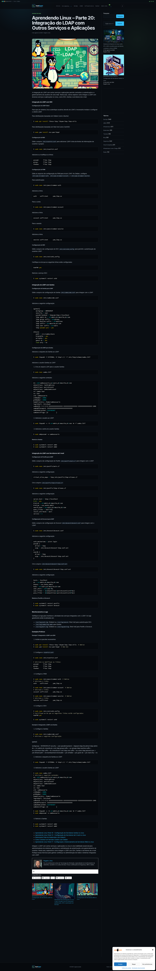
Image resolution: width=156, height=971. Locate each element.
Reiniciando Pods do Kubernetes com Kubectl (50, 837)
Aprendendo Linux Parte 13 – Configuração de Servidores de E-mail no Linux (60, 835)
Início (58, 6)
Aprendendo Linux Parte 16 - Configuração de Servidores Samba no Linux (113, 78)
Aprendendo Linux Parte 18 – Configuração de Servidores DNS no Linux (87, 897)
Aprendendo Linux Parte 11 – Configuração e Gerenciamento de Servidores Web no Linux (64, 842)
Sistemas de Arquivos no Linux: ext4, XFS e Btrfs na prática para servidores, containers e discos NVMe (113, 46)
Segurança (106, 141)
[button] (153, 950)
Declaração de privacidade (138, 968)
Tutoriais (105, 134)
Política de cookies (126, 968)
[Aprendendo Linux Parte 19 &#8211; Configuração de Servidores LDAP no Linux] (42, 889)
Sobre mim (104, 6)
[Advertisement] (115, 100)
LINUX (81, 6)
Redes (105, 152)
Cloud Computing (107, 145)
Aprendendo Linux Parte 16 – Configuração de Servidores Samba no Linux (59, 833)
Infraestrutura (89, 6)
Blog (104, 137)
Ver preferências (147, 964)
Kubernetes (106, 130)
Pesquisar (106, 13)
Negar (134, 964)
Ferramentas (65, 6)
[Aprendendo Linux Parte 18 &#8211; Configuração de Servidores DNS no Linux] (87, 889)
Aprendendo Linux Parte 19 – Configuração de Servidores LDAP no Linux (42, 897)
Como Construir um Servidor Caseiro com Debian (51, 839)
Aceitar (120, 964)
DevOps (76, 6)
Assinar (119, 23)
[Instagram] (33, 871)
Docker (97, 6)
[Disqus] (65, 934)
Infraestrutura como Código (110, 148)
